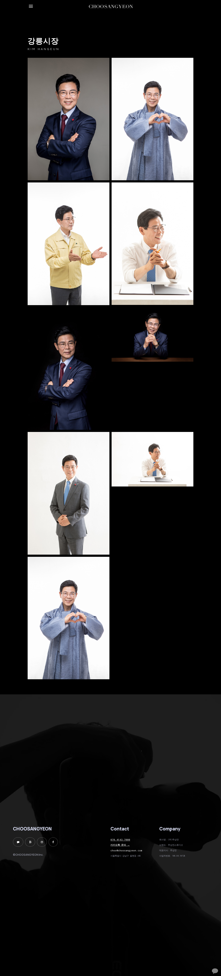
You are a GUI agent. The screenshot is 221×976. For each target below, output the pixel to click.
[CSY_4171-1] (152, 334)
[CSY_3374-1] (152, 459)
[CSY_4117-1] (68, 368)
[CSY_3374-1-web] (152, 243)
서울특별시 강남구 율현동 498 (125, 856)
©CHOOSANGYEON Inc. (28, 855)
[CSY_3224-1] (68, 493)
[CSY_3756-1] (68, 243)
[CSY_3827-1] (152, 119)
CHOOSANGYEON (32, 829)
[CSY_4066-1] (68, 119)
